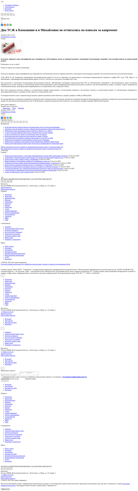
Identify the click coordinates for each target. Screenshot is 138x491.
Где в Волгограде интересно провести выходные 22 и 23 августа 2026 (29, 138)
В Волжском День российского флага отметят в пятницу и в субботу (28, 131)
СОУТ (7, 257)
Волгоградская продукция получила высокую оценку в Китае (26, 136)
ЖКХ (7, 218)
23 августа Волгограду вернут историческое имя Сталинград (26, 134)
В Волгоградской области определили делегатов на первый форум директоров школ (34, 143)
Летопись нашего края (12, 236)
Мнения (7, 200)
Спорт (7, 209)
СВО (6, 220)
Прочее (7, 205)
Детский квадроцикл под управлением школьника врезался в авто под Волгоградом (34, 168)
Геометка (8, 227)
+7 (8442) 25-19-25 (7, 312)
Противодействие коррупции (15, 253)
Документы (9, 250)
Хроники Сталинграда (13, 239)
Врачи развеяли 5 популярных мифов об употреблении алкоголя (27, 161)
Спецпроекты (9, 7)
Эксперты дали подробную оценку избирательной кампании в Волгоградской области (35, 129)
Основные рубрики (11, 5)
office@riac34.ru (6, 187)
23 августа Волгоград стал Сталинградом (19, 172)
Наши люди (9, 238)
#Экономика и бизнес (8, 37)
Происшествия (10, 198)
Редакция (8, 9)
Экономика (9, 202)
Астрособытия (10, 214)
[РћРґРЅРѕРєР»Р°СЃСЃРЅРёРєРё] (5, 25)
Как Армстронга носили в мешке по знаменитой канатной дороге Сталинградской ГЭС (31, 149)
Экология (8, 216)
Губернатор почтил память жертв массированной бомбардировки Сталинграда (32, 163)
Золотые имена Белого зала (14, 228)
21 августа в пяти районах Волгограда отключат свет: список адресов (29, 132)
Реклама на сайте (11, 252)
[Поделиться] (1, 23)
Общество (8, 207)
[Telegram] (7, 25)
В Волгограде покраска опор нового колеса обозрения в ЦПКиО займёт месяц (32, 142)
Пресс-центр (9, 10)
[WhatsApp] (10, 25)
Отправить (5, 381)
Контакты (8, 259)
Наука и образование (12, 213)
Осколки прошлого (11, 230)
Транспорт (8, 196)
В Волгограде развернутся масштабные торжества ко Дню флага (27, 140)
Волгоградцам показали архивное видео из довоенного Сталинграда (28, 165)
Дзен (14, 108)
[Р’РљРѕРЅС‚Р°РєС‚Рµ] (2, 25)
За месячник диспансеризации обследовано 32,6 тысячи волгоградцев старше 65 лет (34, 157)
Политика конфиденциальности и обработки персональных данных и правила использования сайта (35, 264)
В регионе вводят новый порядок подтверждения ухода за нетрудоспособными (32, 127)
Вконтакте (7, 108)
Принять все (5, 489)
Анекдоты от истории (12, 234)
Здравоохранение (11, 211)
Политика (8, 194)
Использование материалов (14, 255)
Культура (8, 203)
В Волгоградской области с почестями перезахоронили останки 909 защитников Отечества (36, 156)
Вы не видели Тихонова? (13, 232)
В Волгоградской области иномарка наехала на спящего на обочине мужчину (32, 167)
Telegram (21, 108)
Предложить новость (8, 189)
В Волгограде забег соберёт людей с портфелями (22, 159)
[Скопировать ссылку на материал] (1, 21)
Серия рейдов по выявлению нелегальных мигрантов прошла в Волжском (30, 170)
